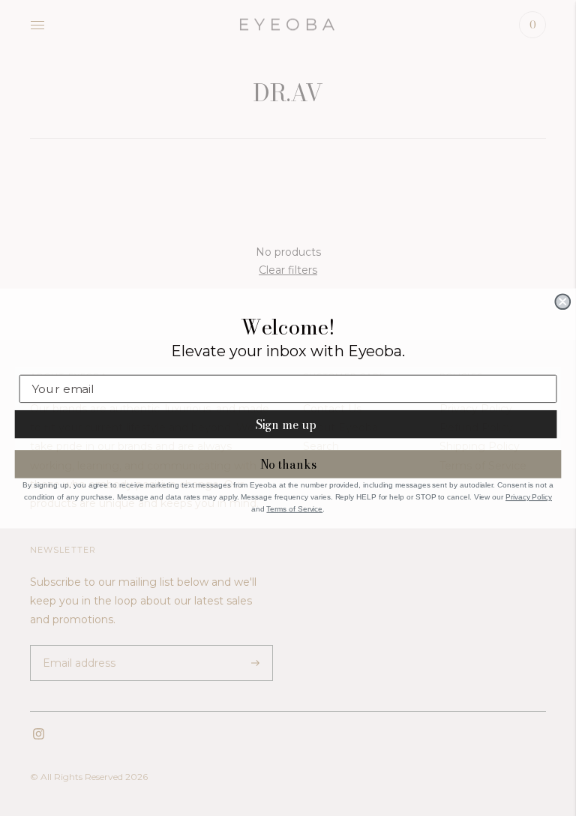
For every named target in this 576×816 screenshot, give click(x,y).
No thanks (288, 464)
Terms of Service (294, 508)
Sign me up (286, 424)
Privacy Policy (529, 497)
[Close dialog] (562, 301)
